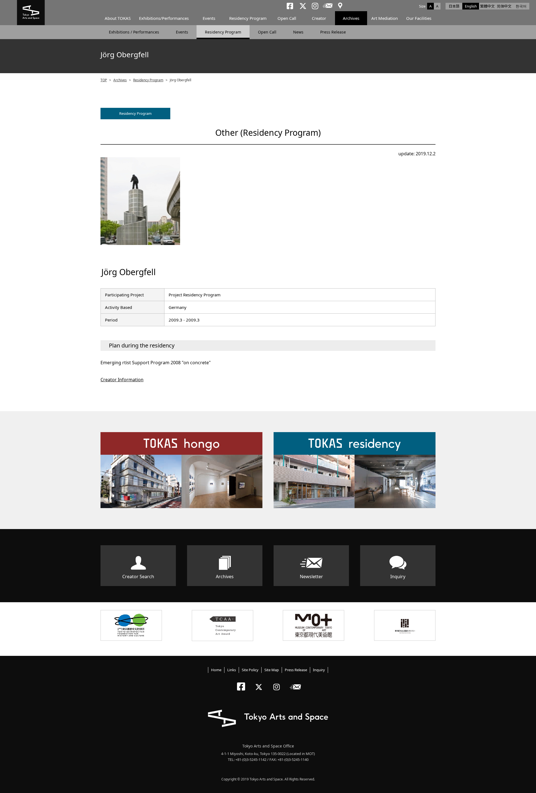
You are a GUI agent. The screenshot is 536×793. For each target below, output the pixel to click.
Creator (319, 18)
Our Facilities (418, 18)
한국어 (521, 6)
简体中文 (504, 6)
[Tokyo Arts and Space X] (260, 682)
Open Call (286, 18)
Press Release (333, 32)
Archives (351, 18)
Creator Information (121, 380)
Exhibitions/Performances (164, 18)
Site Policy (250, 669)
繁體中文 (487, 6)
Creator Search (138, 576)
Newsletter (311, 576)
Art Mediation (384, 18)
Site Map (271, 669)
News (298, 32)
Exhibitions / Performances (134, 32)
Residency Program (248, 18)
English (471, 6)
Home (216, 669)
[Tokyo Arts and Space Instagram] (278, 682)
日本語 (454, 6)
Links (231, 669)
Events (209, 18)
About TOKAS (118, 18)
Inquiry (397, 576)
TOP (103, 80)
